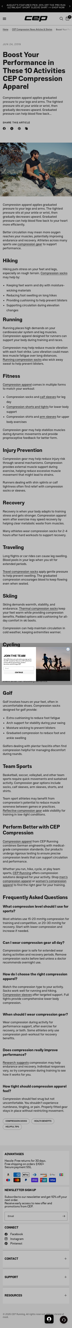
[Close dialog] (68, 649)
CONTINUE (19, 672)
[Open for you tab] (49, 1319)
